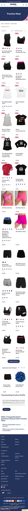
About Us (3, 453)
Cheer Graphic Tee (20, 102)
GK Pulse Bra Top (7, 208)
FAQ (16, 471)
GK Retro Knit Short (6, 293)
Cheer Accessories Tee (20, 130)
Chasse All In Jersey (6, 181)
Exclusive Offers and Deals (20, 473)
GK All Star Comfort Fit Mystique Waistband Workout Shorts (6, 234)
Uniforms (3, 439)
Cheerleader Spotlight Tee (20, 180)
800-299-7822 (16, 507)
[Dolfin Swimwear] (9, 493)
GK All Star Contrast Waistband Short (21, 77)
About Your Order (4, 476)
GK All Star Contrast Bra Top (21, 51)
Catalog (2, 473)
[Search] (4, 4)
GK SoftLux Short (21, 231)
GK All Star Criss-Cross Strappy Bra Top (7, 76)
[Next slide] (26, 1)
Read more (6, 409)
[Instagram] (4, 487)
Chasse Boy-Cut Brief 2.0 (7, 385)
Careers (16, 460)
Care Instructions (4, 481)
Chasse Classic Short (20, 322)
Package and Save (5, 447)
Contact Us (17, 453)
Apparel (16, 439)
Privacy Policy (5, 503)
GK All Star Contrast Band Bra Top (6, 323)
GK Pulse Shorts (20, 208)
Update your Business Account (5, 461)
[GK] (3, 493)
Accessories (3, 444)
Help (2, 471)
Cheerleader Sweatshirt (19, 154)
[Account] (23, 4)
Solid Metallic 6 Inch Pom (20, 385)
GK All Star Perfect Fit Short (7, 265)
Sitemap (2, 464)
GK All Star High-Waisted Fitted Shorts (21, 293)
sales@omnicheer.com (14, 508)
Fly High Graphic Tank (7, 102)
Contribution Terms (21, 503)
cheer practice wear (7, 402)
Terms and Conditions (13, 503)
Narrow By (4, 30)
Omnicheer (11, 506)
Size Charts (17, 478)
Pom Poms (17, 441)
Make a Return (4, 478)
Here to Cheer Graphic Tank (6, 130)
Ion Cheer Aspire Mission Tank (7, 51)
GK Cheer (17, 444)
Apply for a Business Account (19, 456)
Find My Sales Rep (5, 456)
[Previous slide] (1, 1)
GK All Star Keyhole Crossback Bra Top (6, 351)
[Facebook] (1, 487)
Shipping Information (19, 476)
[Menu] (2, 5)
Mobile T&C (12, 504)
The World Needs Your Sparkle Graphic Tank (7, 155)
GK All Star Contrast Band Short (20, 351)
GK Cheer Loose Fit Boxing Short (20, 264)
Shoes (2, 441)
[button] (20, 31)
